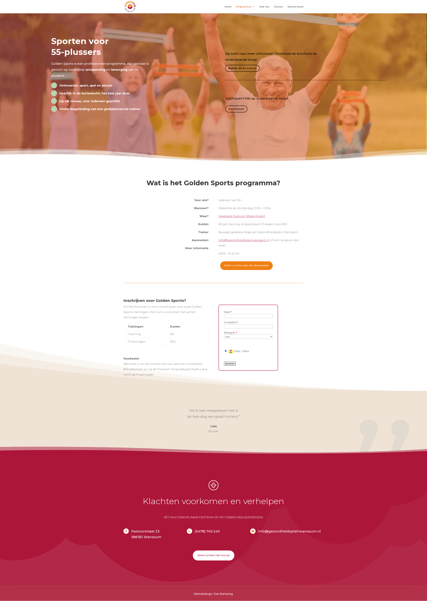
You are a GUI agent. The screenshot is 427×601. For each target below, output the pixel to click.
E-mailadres (231, 322)
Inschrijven (236, 109)
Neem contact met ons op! (213, 555)
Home (228, 7)
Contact (278, 7)
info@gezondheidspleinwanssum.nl (244, 240)
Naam (228, 312)
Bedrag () (230, 332)
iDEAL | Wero (241, 351)
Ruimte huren (296, 7)
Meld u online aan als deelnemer (246, 265)
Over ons (264, 7)
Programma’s (244, 7)
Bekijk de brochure (242, 68)
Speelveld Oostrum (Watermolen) (242, 216)
